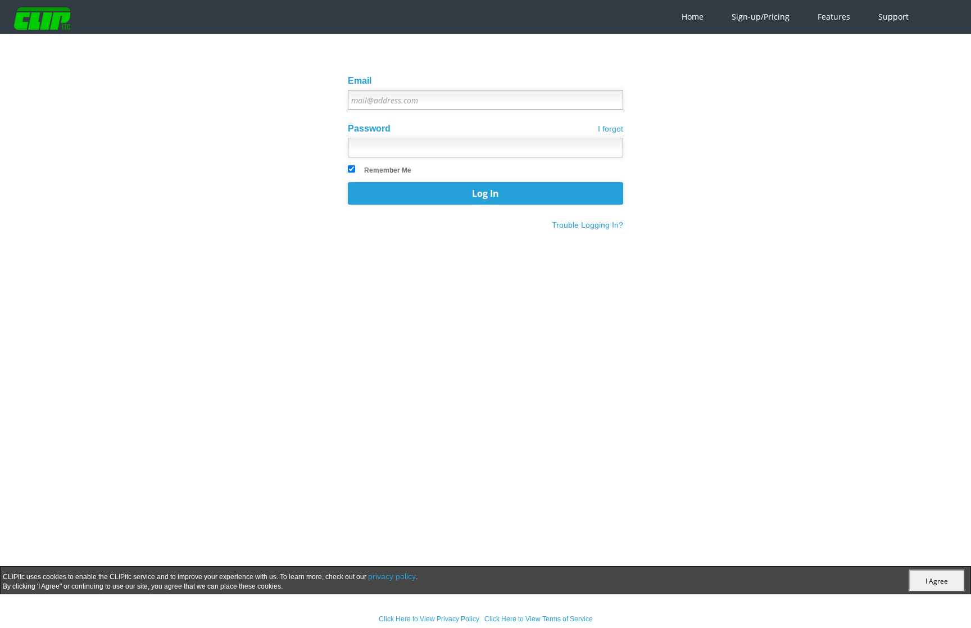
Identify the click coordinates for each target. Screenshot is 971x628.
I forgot (610, 128)
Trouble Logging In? (587, 224)
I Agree (936, 581)
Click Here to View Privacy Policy (429, 619)
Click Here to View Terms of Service (538, 619)
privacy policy (392, 576)
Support (893, 16)
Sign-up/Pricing (760, 16)
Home (693, 16)
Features (834, 16)
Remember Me (387, 170)
